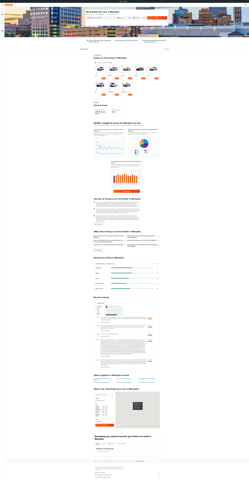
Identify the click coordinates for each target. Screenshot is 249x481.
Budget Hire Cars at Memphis (146, 378)
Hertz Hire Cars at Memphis (101, 382)
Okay (98, 310)
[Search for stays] (2, 11)
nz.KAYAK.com (96, 461)
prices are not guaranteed (119, 468)
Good (98, 309)
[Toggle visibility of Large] (137, 152)
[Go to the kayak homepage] (9, 5)
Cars (101, 461)
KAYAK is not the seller (100, 472)
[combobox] (90, 14)
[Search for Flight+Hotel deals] (2, 17)
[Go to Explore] (2, 20)
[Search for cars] (2, 14)
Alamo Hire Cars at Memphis (146, 382)
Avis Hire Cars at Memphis (123, 378)
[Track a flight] (2, 23)
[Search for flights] (2, 9)
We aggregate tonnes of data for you (103, 475)
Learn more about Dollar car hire (103, 451)
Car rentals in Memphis (130, 461)
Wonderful (99, 306)
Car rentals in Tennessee (120, 461)
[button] (247, 1)
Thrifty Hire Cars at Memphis (124, 382)
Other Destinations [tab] (121, 443)
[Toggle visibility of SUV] (146, 152)
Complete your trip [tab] (111, 443)
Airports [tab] (103, 443)
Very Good (99, 307)
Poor (98, 314)
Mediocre (99, 313)
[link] (127, 191)
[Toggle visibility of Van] (136, 154)
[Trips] (2, 27)
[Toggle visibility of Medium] (137, 150)
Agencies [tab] (98, 443)
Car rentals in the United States (108, 461)
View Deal (103, 78)
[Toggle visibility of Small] (146, 150)
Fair (97, 311)
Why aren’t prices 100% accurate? (102, 477)
